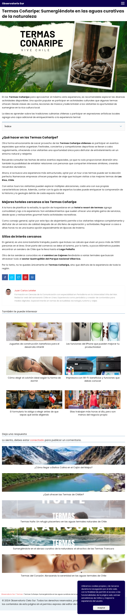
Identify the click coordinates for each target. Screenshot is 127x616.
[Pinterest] (25, 277)
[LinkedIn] (32, 277)
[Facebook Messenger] (12, 277)
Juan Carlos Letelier (25, 290)
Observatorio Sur (13, 3)
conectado (37, 440)
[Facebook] (5, 277)
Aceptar (101, 607)
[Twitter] (19, 277)
